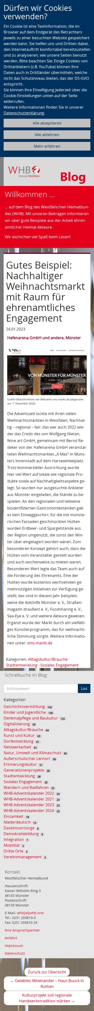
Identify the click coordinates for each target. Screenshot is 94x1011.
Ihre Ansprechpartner (22, 930)
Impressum (14, 945)
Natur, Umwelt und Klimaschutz (32, 752)
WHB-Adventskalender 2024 (29, 810)
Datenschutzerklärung (24, 113)
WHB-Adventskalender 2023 (29, 804)
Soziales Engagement (59, 665)
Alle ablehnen (47, 134)
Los (84, 688)
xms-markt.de (39, 643)
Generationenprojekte (24, 770)
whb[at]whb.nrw (30, 913)
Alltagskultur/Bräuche (47, 659)
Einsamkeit (13, 816)
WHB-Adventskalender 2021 (29, 799)
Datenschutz (15, 953)
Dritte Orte (13, 851)
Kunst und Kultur (19, 735)
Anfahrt (11, 938)
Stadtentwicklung (21, 665)
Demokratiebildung (21, 833)
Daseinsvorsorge (19, 828)
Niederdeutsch (17, 822)
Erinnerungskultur (20, 764)
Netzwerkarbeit (17, 747)
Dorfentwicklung (19, 741)
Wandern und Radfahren (26, 787)
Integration (14, 839)
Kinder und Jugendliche (25, 712)
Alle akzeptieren (47, 123)
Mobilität (12, 845)
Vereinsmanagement (23, 856)
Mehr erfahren (47, 146)
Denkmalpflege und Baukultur (31, 718)
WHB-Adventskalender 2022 (29, 793)
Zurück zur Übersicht (47, 972)
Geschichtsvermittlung (24, 706)
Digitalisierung (17, 724)
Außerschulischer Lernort (27, 758)
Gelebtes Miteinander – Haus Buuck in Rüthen (47, 984)
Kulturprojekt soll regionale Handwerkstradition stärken (53, 998)
